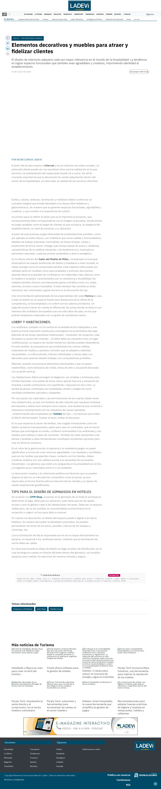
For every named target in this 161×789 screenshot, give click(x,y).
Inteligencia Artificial (94, 19)
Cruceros (100, 14)
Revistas (117, 14)
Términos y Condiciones (14, 779)
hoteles (57, 413)
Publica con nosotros (118, 775)
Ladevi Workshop (77, 19)
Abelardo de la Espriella (114, 19)
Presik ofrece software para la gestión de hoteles (62, 669)
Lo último (38, 14)
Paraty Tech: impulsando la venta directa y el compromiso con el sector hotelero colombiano (27, 705)
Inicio (16, 38)
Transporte (78, 14)
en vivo (137, 19)
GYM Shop (36, 497)
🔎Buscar (126, 14)
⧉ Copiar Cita (114, 575)
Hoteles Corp (55, 609)
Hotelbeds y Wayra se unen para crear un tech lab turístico (27, 671)
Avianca (45, 19)
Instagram (60, 758)
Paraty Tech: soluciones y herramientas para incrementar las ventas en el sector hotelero (61, 705)
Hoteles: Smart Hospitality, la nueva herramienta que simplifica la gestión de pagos (97, 705)
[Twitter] (8, 43)
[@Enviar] (8, 54)
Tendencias (89, 14)
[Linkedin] (8, 48)
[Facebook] (8, 38)
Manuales (48, 14)
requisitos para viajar (59, 19)
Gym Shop (41, 609)
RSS (128, 784)
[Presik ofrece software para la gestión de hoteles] (63, 657)
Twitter (59, 749)
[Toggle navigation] (9, 14)
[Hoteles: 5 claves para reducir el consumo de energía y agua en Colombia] (98, 658)
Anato (128, 19)
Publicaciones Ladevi (91, 749)
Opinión (109, 14)
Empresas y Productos (22, 609)
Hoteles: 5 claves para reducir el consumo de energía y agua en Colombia (98, 674)
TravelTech (67, 14)
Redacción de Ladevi (29, 159)
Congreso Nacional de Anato (28, 19)
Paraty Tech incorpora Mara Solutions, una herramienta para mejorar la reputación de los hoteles (133, 672)
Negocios (57, 14)
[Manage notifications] (155, 784)
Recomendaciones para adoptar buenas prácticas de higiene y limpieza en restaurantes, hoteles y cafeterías (132, 707)
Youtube (59, 766)
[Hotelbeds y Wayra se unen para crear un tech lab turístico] (27, 657)
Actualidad (28, 14)
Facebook (60, 753)
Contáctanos (123, 779)
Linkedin (59, 762)
